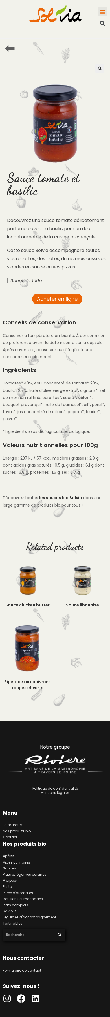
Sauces (9, 868)
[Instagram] (7, 998)
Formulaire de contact (22, 970)
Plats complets (15, 905)
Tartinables (12, 923)
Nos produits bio (17, 831)
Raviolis (9, 911)
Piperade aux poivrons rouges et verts (27, 685)
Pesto (7, 886)
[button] (102, 11)
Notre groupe (55, 747)
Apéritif (8, 856)
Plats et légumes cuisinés (24, 874)
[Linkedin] (35, 998)
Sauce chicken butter (27, 605)
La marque (12, 824)
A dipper (10, 880)
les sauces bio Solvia (60, 498)
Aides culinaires (16, 862)
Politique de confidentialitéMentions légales (55, 790)
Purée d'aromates (18, 892)
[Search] (59, 935)
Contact (10, 837)
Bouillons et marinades (23, 898)
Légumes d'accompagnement (29, 917)
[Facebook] (21, 998)
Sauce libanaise (82, 605)
